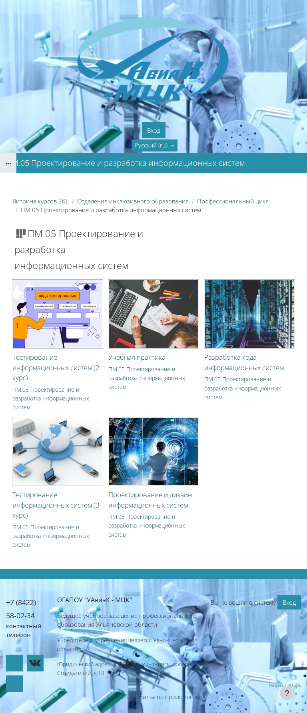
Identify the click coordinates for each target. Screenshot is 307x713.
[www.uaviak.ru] (14, 663)
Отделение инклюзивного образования (133, 201)
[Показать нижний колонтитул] (287, 693)
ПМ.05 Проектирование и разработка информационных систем (50, 398)
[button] (154, 145)
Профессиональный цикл (233, 201)
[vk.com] (35, 663)
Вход (153, 130)
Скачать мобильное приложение (153, 697)
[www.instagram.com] (14, 683)
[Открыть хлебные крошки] (8, 163)
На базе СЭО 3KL (285, 685)
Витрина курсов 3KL (40, 201)
